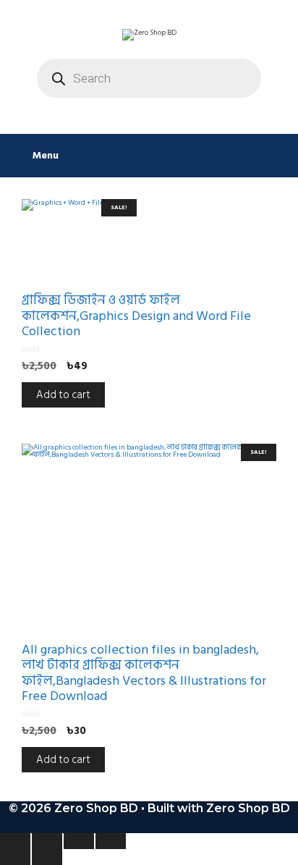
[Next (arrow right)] (47, 857)
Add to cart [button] (63, 395)
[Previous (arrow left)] (15, 857)
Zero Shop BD (248, 808)
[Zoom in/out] (15, 841)
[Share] (79, 841)
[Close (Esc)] (110, 841)
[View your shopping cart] (279, 155)
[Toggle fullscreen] (47, 841)
